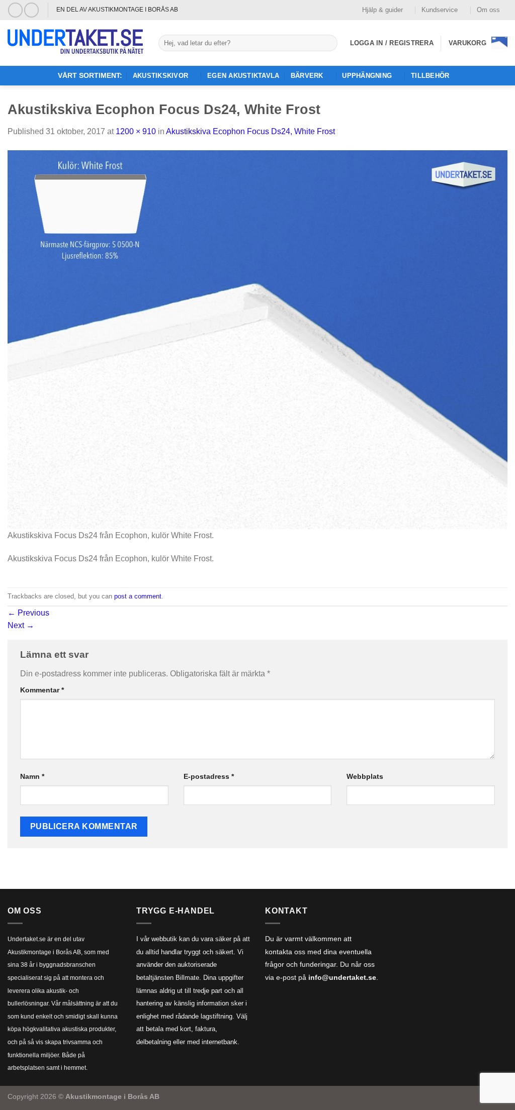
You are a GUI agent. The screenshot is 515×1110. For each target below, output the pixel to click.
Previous (28, 613)
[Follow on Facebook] (15, 10)
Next (21, 625)
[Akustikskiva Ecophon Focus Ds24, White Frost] (257, 339)
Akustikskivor (160, 75)
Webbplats (365, 776)
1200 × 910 (136, 131)
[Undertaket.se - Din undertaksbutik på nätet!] (75, 43)
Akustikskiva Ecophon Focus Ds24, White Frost (250, 131)
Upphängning (367, 75)
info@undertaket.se (342, 977)
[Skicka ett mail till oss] (31, 10)
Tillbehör (430, 75)
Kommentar (42, 690)
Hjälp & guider (382, 10)
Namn (32, 776)
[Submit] (328, 43)
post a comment (137, 596)
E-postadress (209, 776)
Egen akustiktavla (243, 75)
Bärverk (307, 75)
